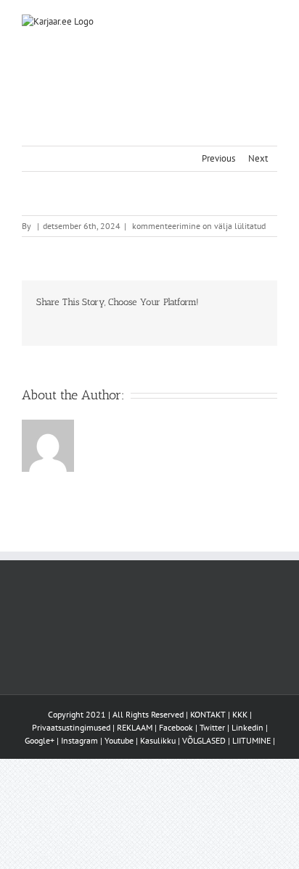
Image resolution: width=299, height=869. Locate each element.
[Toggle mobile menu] (271, 22)
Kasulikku (158, 740)
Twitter (212, 727)
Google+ (39, 740)
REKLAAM (134, 727)
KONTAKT (208, 714)
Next (258, 158)
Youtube (119, 740)
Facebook (176, 727)
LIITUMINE (251, 740)
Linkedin (247, 727)
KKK (239, 714)
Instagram (79, 740)
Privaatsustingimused (71, 727)
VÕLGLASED (204, 740)
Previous (218, 158)
